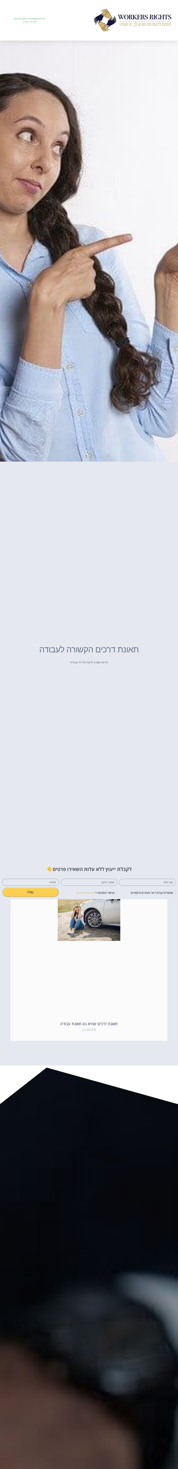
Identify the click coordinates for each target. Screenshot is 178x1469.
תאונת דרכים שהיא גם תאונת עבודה (89, 1023)
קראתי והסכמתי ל (95, 892)
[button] (76, 20)
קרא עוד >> (89, 1029)
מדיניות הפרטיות (85, 892)
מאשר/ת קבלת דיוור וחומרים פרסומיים (152, 892)
